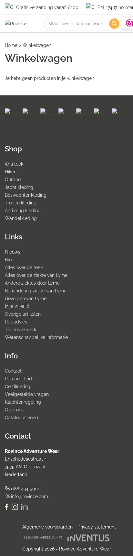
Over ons (14, 409)
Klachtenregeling (23, 402)
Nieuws (12, 252)
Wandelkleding (21, 218)
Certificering (17, 386)
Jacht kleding (19, 187)
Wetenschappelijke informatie (36, 337)
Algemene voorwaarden (47, 526)
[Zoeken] (114, 23)
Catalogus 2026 (21, 417)
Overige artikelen (23, 314)
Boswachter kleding (25, 195)
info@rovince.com (29, 496)
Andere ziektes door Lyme (32, 283)
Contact (13, 371)
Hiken (10, 171)
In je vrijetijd (17, 306)
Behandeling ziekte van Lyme (35, 290)
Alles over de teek (24, 267)
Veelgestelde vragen (27, 394)
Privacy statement (96, 526)
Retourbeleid (18, 378)
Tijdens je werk (20, 329)
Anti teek (14, 164)
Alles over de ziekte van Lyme (36, 275)
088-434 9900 (25, 488)
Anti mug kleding (23, 210)
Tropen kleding (20, 202)
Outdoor (13, 179)
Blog (10, 259)
